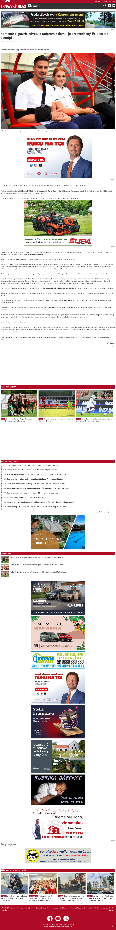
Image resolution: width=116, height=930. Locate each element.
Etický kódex (72, 908)
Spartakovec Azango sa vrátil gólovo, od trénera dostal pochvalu (32, 493)
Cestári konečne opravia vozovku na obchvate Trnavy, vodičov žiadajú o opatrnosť (71, 898)
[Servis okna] (58, 660)
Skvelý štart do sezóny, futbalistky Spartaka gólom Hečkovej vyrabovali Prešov (36, 484)
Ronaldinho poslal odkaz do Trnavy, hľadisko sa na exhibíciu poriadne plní (36, 507)
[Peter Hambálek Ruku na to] (58, 155)
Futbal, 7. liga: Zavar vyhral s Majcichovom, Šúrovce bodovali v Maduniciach (38, 572)
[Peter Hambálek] (58, 687)
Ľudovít (113, 1)
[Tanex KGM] (58, 598)
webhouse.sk (67, 927)
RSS (85, 908)
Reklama (80, 908)
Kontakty (91, 908)
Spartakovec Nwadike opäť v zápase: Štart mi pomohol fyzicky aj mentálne (94, 420)
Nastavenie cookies (101, 908)
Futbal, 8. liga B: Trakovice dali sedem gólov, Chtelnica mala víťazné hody (36, 565)
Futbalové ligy (34, 896)
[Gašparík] (58, 721)
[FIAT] (58, 633)
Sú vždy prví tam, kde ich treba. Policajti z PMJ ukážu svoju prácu (14, 898)
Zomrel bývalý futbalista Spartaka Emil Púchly (25, 498)
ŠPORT (2, 41)
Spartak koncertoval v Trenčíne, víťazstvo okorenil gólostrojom (32, 470)
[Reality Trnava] (58, 823)
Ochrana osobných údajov (58, 908)
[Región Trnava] (58, 756)
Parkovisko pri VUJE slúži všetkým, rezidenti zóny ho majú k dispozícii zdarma (100, 898)
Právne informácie (42, 908)
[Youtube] (113, 5)
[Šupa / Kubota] (58, 223)
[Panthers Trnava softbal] (58, 855)
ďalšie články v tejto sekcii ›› (106, 512)
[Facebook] (109, 5)
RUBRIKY (35, 6)
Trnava (3, 896)
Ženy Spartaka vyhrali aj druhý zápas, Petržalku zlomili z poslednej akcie (16, 420)
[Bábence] (58, 790)
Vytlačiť (112, 343)
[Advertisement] (20, 364)
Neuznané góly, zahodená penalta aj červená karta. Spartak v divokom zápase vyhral (40, 502)
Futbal (7, 41)
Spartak (12, 41)
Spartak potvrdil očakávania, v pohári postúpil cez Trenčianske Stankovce (36, 479)
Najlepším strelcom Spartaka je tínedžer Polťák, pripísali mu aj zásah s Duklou (38, 488)
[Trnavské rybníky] (58, 19)
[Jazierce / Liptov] (58, 532)
